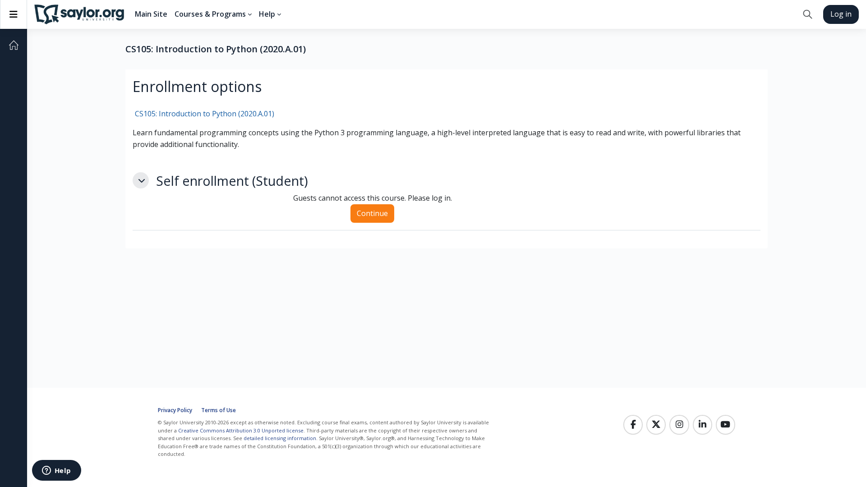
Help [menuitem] (267, 14)
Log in (841, 14)
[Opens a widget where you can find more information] (56, 471)
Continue (372, 213)
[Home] (13, 45)
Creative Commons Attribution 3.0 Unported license (241, 430)
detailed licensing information (280, 438)
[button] (807, 14)
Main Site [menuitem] (151, 14)
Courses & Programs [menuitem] (210, 14)
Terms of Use (218, 410)
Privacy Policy (175, 410)
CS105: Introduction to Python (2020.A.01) (204, 114)
